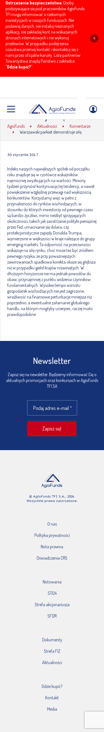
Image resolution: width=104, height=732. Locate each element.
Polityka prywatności (52, 535)
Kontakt (52, 697)
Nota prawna (52, 546)
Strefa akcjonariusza (52, 604)
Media (52, 709)
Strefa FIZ (52, 651)
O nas (52, 524)
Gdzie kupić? (19, 67)
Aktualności (52, 662)
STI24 (52, 593)
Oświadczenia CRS (52, 558)
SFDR (52, 616)
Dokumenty (52, 639)
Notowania (52, 582)
